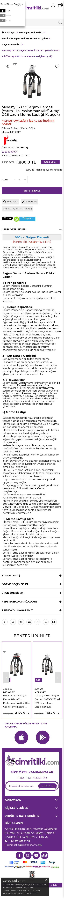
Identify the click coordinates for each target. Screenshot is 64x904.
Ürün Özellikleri (14, 229)
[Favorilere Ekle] (57, 66)
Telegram (28, 218)
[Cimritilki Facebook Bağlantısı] (19, 855)
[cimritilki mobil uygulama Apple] (21, 737)
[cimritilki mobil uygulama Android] (42, 737)
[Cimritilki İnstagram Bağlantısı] (28, 855)
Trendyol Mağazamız (17, 610)
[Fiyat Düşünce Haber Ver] (46, 622)
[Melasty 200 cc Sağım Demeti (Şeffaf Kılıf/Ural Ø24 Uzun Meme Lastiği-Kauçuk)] (47, 664)
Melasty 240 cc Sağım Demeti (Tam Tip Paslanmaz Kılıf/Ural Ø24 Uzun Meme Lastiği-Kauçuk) (16, 701)
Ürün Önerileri (13, 592)
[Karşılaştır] (29, 622)
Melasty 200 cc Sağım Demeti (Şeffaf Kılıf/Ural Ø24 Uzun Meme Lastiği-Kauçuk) (47, 701)
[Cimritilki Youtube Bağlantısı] (36, 855)
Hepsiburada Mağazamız (19, 601)
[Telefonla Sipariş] (13, 622)
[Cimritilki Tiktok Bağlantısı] (44, 855)
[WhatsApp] (16, 219)
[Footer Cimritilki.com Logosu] (32, 761)
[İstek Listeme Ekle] (21, 622)
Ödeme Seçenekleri (15, 584)
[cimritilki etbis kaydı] (32, 876)
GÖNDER (47, 786)
